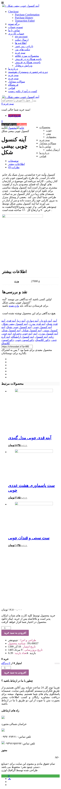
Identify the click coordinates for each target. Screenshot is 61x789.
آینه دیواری (32, 320)
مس (48, 133)
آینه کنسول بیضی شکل (15, 323)
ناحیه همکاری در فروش (28, 59)
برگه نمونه (14, 23)
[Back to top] (9, 779)
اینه (35, 333)
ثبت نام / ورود (9, 124)
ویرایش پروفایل (23, 65)
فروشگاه (13, 84)
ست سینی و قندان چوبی (28, 538)
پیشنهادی (51, 136)
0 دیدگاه (5, 663)
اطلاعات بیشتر (16, 164)
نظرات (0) (13, 167)
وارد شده (14, 305)
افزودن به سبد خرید (15, 632)
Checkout (13, 11)
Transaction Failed (25, 20)
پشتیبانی (22, 124)
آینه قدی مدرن (37, 323)
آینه (55, 320)
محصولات (44, 127)
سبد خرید (20, 52)
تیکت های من (22, 49)
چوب (49, 130)
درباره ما (13, 68)
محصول (12, 127)
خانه (21, 127)
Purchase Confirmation (27, 14)
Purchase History (24, 17)
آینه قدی (11, 320)
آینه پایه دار (46, 320)
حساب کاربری (16, 33)
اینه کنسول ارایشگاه (22, 336)
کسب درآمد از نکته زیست (22, 91)
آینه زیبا (21, 320)
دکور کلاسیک (42, 340)
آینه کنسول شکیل (32, 330)
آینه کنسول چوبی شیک (19, 327)
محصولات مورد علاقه (27, 55)
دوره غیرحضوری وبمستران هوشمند (28, 71)
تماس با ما (14, 30)
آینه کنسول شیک (11, 330)
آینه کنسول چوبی (42, 327)
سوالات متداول (16, 81)
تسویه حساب (15, 27)
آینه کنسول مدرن (48, 333)
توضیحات (13, 160)
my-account (21, 36)
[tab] (34, 160)
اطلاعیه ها (20, 43)
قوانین (11, 88)
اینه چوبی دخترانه (22, 333)
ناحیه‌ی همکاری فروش (27, 62)
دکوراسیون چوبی (24, 340)
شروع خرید (14, 115)
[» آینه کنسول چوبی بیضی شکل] (20, 5)
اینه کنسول (41, 336)
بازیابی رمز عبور (24, 46)
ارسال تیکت (21, 39)
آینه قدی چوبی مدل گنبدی (29, 438)
